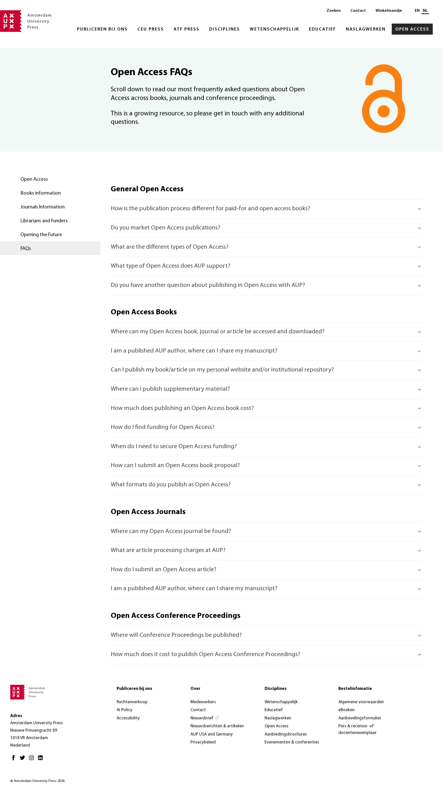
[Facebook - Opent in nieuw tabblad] (14, 760)
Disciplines (224, 29)
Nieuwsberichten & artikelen (217, 726)
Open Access (412, 29)
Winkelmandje (389, 11)
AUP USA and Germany (211, 734)
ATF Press (186, 29)
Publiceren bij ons (102, 29)
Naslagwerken (366, 29)
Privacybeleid (203, 742)
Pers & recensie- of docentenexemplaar (357, 729)
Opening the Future (41, 234)
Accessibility (128, 718)
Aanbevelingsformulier (359, 718)
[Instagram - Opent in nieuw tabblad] (32, 760)
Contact (358, 11)
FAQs (26, 248)
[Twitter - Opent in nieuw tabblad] (23, 760)
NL (425, 11)
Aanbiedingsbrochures (286, 734)
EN (417, 11)
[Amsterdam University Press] (25, 21)
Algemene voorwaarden (361, 702)
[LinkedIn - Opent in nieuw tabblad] (41, 760)
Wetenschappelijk (274, 29)
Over (195, 689)
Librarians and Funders (44, 221)
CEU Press (150, 29)
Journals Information (43, 207)
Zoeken (334, 11)
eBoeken (346, 710)
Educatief (322, 29)
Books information (41, 193)
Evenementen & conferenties (292, 742)
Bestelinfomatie (355, 689)
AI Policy (124, 710)
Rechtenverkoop (132, 702)
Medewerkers (203, 702)
